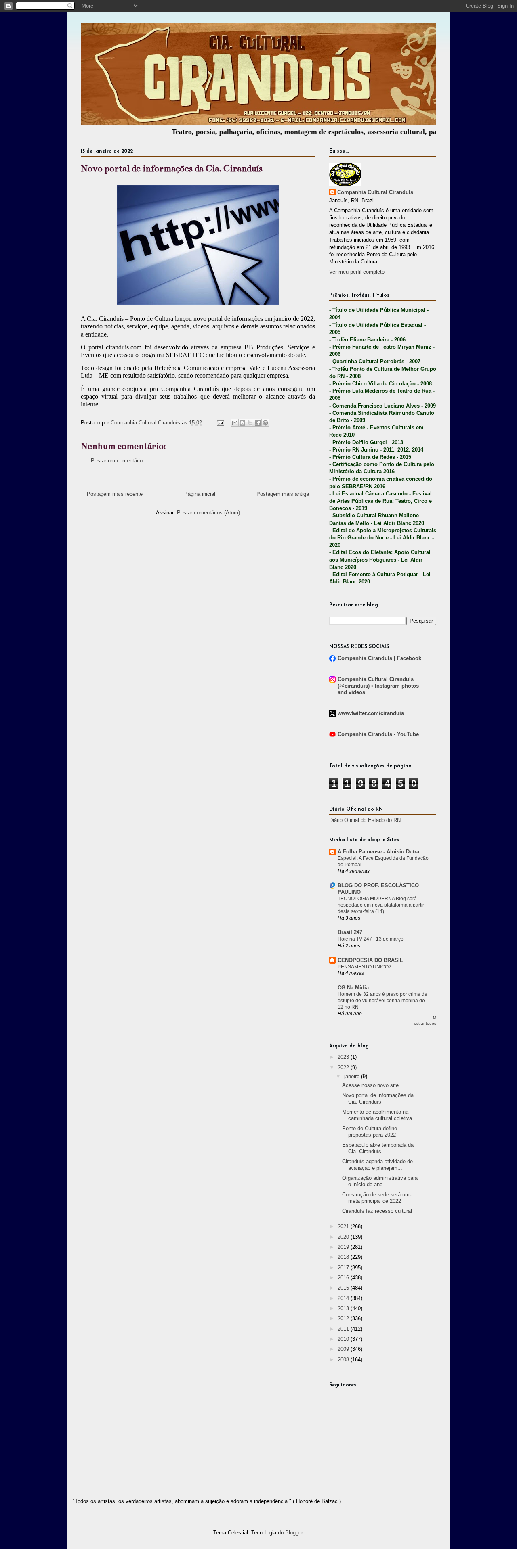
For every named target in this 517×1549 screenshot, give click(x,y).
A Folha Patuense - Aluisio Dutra (378, 852)
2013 (344, 1308)
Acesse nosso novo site (370, 1085)
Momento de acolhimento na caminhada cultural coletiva (377, 1115)
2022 (344, 1067)
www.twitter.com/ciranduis (371, 713)
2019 (344, 1247)
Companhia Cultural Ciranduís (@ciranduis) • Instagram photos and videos (378, 685)
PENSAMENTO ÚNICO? (364, 967)
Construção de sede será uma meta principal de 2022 (377, 1198)
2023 (344, 1057)
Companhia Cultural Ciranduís (375, 192)
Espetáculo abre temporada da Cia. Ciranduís (378, 1148)
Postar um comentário (117, 461)
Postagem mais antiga (282, 494)
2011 (344, 1329)
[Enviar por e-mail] (235, 423)
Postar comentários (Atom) (208, 513)
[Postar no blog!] (242, 423)
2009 (344, 1349)
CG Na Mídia (353, 988)
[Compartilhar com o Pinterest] (265, 423)
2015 (344, 1288)
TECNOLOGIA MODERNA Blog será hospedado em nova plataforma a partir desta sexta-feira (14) (381, 905)
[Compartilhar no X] (250, 423)
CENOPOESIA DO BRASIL (370, 960)
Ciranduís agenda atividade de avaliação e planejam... (377, 1164)
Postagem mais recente (115, 494)
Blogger (294, 1533)
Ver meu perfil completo (357, 272)
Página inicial (199, 494)
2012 (344, 1318)
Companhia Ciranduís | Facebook (379, 658)
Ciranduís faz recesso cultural (377, 1211)
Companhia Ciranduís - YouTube (378, 734)
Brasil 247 (350, 932)
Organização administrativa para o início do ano (380, 1181)
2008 (344, 1360)
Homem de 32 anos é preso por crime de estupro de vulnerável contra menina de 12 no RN (382, 1000)
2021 (344, 1226)
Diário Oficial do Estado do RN (365, 820)
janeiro (352, 1076)
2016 (344, 1278)
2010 (344, 1339)
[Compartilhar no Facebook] (258, 423)
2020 (344, 1237)
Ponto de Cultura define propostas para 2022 (369, 1131)
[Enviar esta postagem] (220, 423)
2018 (344, 1257)
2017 (344, 1268)
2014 (344, 1298)
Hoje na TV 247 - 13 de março (371, 939)
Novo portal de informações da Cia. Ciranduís (378, 1098)
